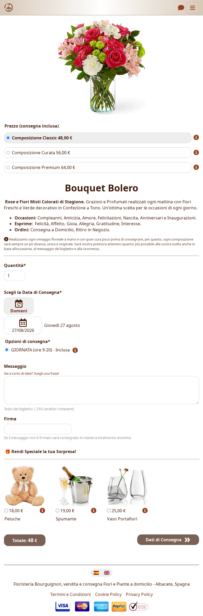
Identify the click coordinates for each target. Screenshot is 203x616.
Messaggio (15, 366)
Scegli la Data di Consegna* (33, 292)
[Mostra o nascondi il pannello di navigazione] (192, 7)
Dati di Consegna (164, 540)
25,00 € (118, 511)
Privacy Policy (139, 594)
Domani (18, 311)
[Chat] (181, 7)
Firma (10, 419)
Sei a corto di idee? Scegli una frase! (31, 373)
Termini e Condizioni (70, 594)
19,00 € (66, 511)
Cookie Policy (108, 594)
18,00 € (15, 511)
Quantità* (15, 265)
